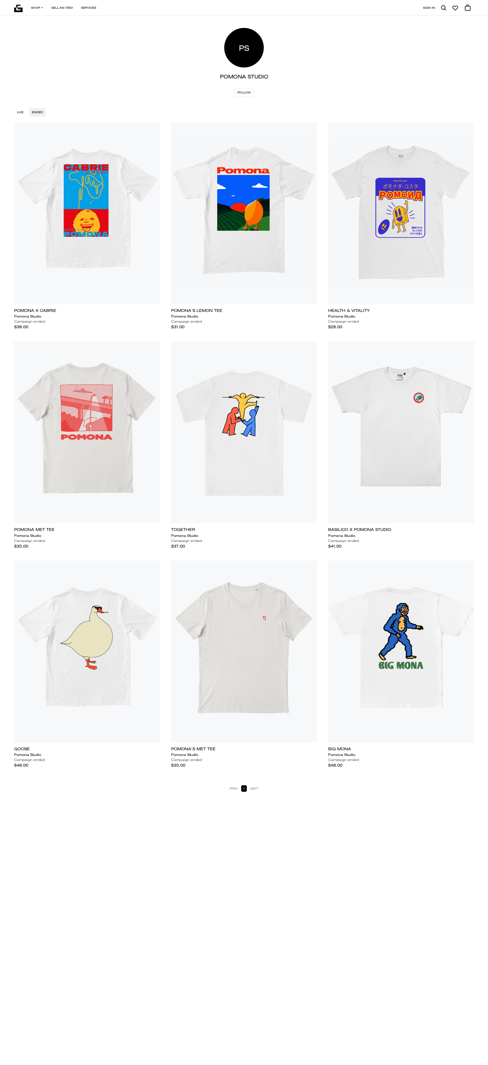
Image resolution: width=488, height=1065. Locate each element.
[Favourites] (455, 8)
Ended (37, 112)
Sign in (429, 8)
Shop (35, 8)
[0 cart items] (467, 8)
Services (88, 8)
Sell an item (62, 8)
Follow (244, 92)
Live (20, 112)
